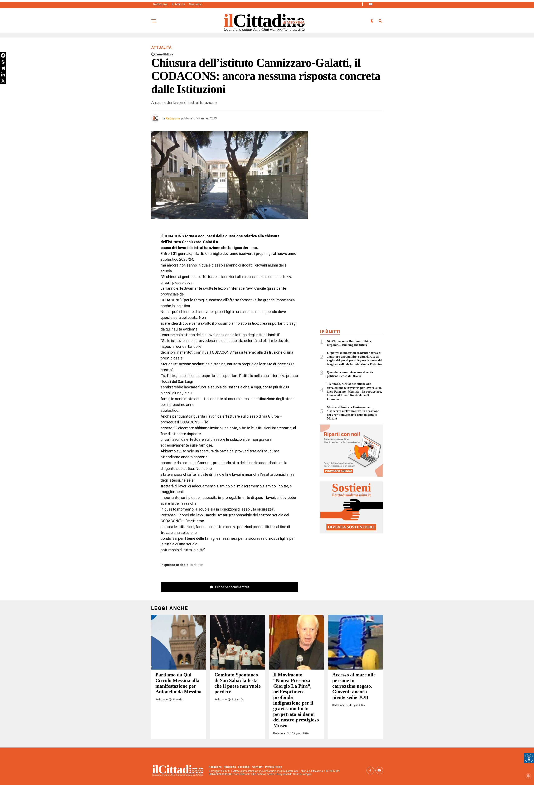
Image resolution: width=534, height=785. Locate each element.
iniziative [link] (196, 565)
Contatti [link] (257, 766)
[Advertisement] (351, 161)
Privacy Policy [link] (273, 766)
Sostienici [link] (196, 4)
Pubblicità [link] (178, 4)
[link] (529, 758)
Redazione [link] (160, 4)
